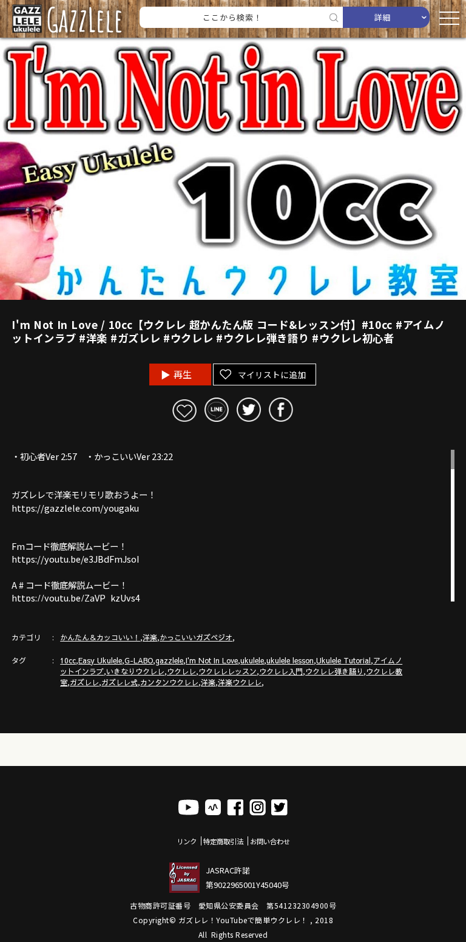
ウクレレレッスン (227, 671)
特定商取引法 (223, 841)
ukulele (252, 660)
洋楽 (150, 637)
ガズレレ (84, 682)
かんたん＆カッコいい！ (100, 637)
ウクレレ (181, 671)
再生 (183, 374)
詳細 (382, 17)
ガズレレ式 (119, 682)
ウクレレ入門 (281, 671)
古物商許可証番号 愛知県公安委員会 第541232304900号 (233, 905)
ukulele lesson (290, 660)
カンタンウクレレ (169, 682)
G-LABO (138, 660)
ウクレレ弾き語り (334, 671)
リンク (187, 841)
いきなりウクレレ (135, 671)
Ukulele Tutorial (343, 660)
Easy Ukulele (100, 660)
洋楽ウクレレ (240, 682)
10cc (68, 660)
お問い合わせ (270, 841)
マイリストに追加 (272, 374)
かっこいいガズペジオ (196, 637)
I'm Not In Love (212, 660)
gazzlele (169, 660)
